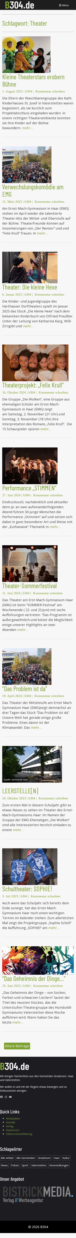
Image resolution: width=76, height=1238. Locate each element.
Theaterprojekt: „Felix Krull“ (33, 385)
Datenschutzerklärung (19, 1134)
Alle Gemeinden (25, 1158)
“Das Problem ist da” (24, 688)
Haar (56, 1158)
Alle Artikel (7, 1158)
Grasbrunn (44, 1158)
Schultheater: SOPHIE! (27, 889)
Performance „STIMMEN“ (29, 488)
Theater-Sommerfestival (29, 585)
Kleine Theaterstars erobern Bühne (33, 80)
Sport (25, 1165)
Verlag (9, 1126)
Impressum (12, 1130)
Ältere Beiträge (17, 1046)
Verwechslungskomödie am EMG (32, 190)
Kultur (66, 1158)
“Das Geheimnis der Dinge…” (33, 978)
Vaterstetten (38, 1165)
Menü (65, 5)
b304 (28, 91)
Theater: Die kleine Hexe (29, 287)
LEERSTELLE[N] (20, 791)
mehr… (27, 128)
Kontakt (10, 1122)
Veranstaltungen (59, 1165)
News (4, 1165)
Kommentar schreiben (50, 91)
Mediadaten (13, 1118)
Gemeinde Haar (19, 779)
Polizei (15, 1165)
